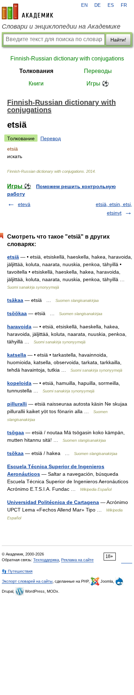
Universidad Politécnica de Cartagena (53, 502)
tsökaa (15, 453)
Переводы (98, 71)
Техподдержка (46, 560)
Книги (36, 83)
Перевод (50, 138)
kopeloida (19, 383)
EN (84, 5)
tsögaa (15, 432)
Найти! (118, 40)
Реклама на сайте (77, 560)
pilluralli (17, 404)
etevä (24, 204)
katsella (16, 355)
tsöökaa (17, 313)
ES (111, 5)
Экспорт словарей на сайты (27, 581)
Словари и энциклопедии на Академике (61, 26)
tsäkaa (15, 300)
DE (97, 5)
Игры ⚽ (97, 83)
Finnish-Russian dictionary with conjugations (67, 58)
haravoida (19, 326)
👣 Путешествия (17, 571)
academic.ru (27, 11)
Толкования (36, 71)
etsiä (13, 257)
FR (124, 5)
